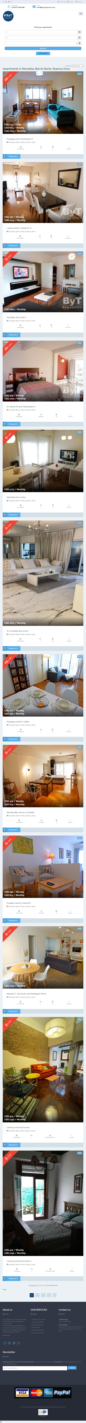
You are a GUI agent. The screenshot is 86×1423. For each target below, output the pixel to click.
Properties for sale (37, 1325)
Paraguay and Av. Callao (18, 722)
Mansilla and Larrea (16, 497)
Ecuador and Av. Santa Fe (19, 903)
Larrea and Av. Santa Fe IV (19, 228)
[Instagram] (8, 2)
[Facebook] (3, 2)
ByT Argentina (31, 1407)
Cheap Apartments (37, 1330)
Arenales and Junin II (17, 317)
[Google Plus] (11, 2)
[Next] (54, 1295)
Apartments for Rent (38, 1319)
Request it (13, 156)
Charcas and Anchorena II (19, 1261)
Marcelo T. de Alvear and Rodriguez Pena (26, 994)
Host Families (35, 1327)
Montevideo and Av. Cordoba (20, 812)
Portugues (62, 2)
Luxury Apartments (37, 1333)
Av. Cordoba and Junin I (18, 631)
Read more (6, 1335)
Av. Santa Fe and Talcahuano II (21, 406)
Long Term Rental (37, 1322)
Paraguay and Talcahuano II (20, 139)
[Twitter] (6, 2)
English (71, 2)
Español (79, 2)
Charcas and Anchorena (18, 1127)
